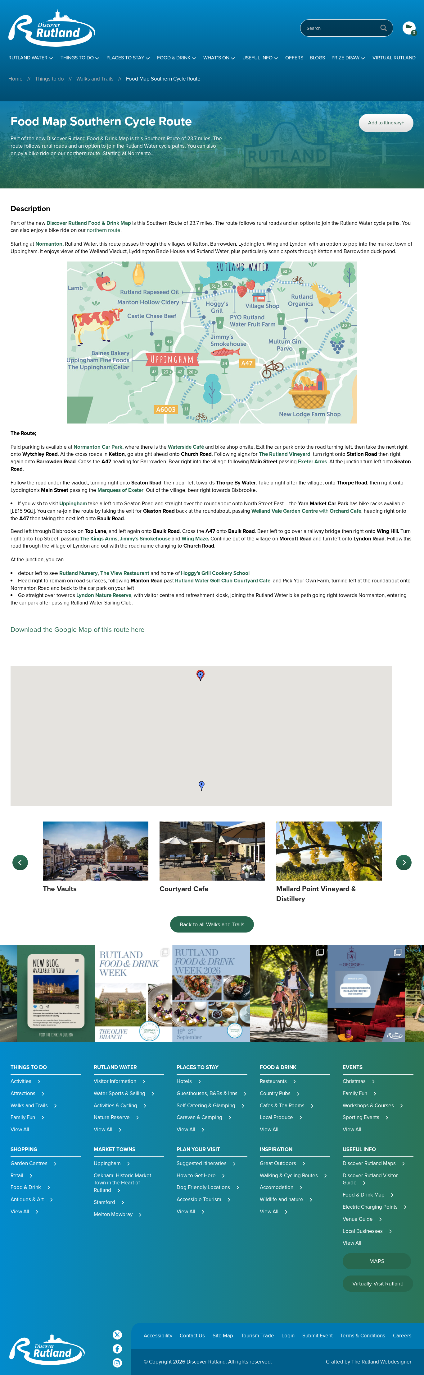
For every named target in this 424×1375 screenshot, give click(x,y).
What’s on (216, 57)
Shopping (24, 1149)
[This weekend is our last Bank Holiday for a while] (212, 993)
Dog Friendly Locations (203, 1187)
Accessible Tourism (199, 1199)
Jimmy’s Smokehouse (145, 539)
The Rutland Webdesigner (381, 1362)
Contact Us (192, 1336)
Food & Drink (174, 57)
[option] (95, 858)
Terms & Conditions (362, 1336)
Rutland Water (27, 57)
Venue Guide (358, 1219)
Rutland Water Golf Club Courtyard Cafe (222, 581)
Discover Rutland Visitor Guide (370, 1179)
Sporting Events (361, 1117)
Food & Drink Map (364, 1195)
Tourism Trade (257, 1336)
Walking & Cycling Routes (289, 1175)
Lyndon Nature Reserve (103, 595)
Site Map (223, 1336)
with (324, 511)
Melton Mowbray (113, 1214)
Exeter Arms (312, 461)
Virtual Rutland (394, 57)
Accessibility (158, 1336)
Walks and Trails (95, 79)
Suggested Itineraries (202, 1163)
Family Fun (23, 1117)
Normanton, (49, 244)
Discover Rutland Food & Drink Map (89, 223)
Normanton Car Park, (99, 447)
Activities (21, 1081)
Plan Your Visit (198, 1149)
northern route (103, 230)
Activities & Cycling (115, 1105)
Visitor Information (115, 1081)
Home (15, 79)
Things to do (77, 57)
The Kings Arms (98, 539)
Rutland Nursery (78, 573)
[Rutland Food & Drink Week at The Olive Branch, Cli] (57, 993)
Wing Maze (195, 539)
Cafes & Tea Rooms (282, 1105)
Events (353, 1067)
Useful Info (257, 57)
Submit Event (317, 1336)
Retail (17, 1175)
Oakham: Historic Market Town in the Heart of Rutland (122, 1183)
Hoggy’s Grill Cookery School (215, 573)
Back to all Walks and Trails (212, 924)
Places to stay (125, 57)
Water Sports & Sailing (119, 1093)
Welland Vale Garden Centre (285, 511)
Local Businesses (363, 1231)
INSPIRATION (276, 1149)
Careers (402, 1336)
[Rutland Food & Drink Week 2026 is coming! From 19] (135, 993)
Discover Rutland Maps (369, 1163)
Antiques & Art (27, 1199)
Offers (294, 57)
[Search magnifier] (383, 28)
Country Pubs (275, 1093)
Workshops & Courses (368, 1105)
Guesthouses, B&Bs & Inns (207, 1093)
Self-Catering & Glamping (206, 1105)
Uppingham (73, 503)
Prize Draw (345, 57)
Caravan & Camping (199, 1117)
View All (20, 1129)
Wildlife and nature (281, 1199)
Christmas (354, 1081)
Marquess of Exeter (120, 490)
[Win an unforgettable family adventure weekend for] (368, 993)
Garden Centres (29, 1163)
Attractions (23, 1093)
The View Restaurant (124, 573)
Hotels (184, 1081)
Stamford (104, 1202)
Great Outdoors (278, 1163)
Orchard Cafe (345, 511)
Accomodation (276, 1187)
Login (288, 1336)
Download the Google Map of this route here (77, 629)
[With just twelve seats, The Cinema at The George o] (290, 993)
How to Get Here (196, 1175)
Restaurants (273, 1081)
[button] (202, 786)
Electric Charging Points (370, 1207)
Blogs (317, 57)
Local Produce (276, 1117)
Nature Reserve (112, 1117)
